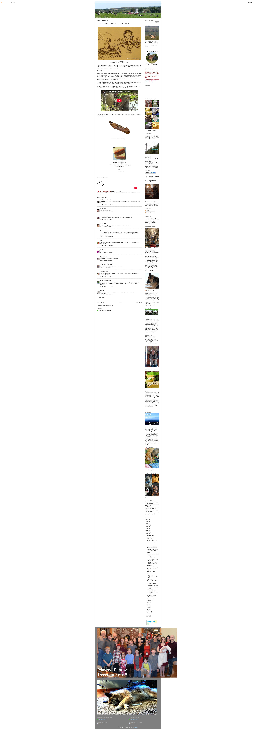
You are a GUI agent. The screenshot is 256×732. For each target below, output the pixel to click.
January (149, 612)
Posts (147, 210)
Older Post (139, 303)
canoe (114, 192)
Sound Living (147, 509)
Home (119, 303)
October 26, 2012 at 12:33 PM (106, 252)
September (149, 598)
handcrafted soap (129, 192)
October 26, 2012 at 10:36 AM (106, 226)
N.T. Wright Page (148, 506)
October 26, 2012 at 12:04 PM (106, 245)
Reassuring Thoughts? (152, 547)
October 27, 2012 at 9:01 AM (106, 294)
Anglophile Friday (104, 192)
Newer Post (100, 303)
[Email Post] (120, 191)
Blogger (135, 727)
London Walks (148, 505)
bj (100, 290)
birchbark (110, 192)
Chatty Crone (103, 271)
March (148, 609)
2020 (147, 519)
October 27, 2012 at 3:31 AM (106, 286)
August (148, 600)
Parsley (101, 208)
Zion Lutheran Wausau (149, 514)
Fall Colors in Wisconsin (152, 583)
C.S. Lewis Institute (149, 503)
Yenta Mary (102, 215)
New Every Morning (151, 571)
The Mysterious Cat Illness (152, 585)
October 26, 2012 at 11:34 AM (106, 236)
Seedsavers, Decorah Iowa (152, 545)
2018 (147, 523)
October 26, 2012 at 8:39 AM (106, 219)
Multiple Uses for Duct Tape (153, 567)
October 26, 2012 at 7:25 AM (106, 204)
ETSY (121, 172)
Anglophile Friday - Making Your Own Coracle (152, 550)
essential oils (122, 192)
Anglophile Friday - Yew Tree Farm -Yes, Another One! (152, 576)
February (149, 611)
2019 (147, 521)
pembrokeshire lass (104, 280)
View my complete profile (150, 305)
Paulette (102, 223)
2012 (147, 533)
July (148, 602)
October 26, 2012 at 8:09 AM (106, 211)
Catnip (148, 552)
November (149, 536)
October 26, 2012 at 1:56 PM (106, 267)
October (149, 538)
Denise (101, 249)
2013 (147, 531)
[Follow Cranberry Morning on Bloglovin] (150, 173)
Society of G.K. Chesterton (150, 508)
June (148, 604)
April (148, 607)
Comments (148, 212)
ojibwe (134, 192)
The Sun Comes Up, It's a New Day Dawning (152, 560)
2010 (147, 616)
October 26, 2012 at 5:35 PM (106, 276)
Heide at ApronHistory (105, 264)
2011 (147, 615)
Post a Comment (102, 297)
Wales (101, 194)
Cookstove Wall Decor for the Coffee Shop (152, 590)
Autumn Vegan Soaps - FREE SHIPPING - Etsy (152, 557)
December (149, 535)
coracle (117, 192)
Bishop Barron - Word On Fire (151, 502)
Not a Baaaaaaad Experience (150, 544)
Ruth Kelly (102, 256)
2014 (147, 530)
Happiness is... (150, 565)
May (148, 605)
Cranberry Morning (150, 290)
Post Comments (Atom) (108, 305)
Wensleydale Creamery (150, 513)
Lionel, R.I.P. (149, 573)
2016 (147, 526)
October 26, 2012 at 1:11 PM (106, 260)
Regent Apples (150, 579)
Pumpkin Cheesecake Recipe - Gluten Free (152, 596)
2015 (147, 528)
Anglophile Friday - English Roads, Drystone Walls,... (153, 563)
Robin (101, 240)
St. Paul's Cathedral (149, 511)
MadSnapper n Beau (104, 199)
